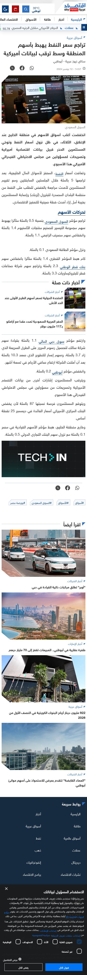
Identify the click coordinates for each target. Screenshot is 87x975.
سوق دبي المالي (51, 341)
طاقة (77, 826)
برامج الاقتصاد (32, 874)
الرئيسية (76, 19)
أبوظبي (57, 371)
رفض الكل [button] (23, 967)
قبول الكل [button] (64, 967)
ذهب (38, 850)
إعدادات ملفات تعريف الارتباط (65, 935)
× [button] (6, 888)
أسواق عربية (33, 826)
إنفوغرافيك (34, 862)
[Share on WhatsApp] (32, 68)
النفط (59, 173)
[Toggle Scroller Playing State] (84, 27)
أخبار (38, 813)
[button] (36, 9)
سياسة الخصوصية (41, 935)
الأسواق (30, 19)
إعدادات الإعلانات (48, 930)
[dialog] (43, 929)
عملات (81, 27)
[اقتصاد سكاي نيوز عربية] (71, 8)
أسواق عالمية (72, 838)
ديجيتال (76, 862)
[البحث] (25, 9)
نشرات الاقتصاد (70, 874)
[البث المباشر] (15, 9)
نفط (38, 838)
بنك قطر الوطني (73, 266)
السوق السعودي (56, 221)
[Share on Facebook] (22, 68)
